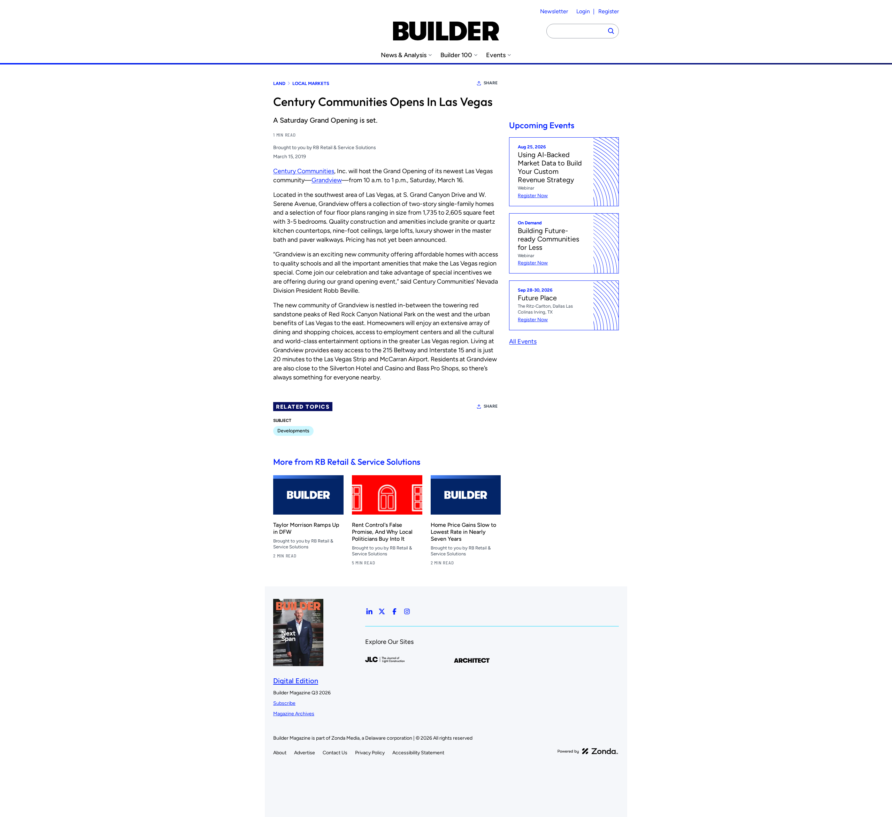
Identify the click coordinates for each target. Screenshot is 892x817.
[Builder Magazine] (446, 31)
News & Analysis (403, 55)
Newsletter (554, 11)
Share (491, 82)
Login (583, 11)
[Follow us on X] (382, 611)
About (279, 753)
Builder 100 (456, 55)
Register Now (533, 196)
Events (496, 55)
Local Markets (310, 83)
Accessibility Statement (418, 753)
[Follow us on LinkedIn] (369, 611)
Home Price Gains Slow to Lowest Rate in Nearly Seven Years (463, 532)
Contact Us (335, 753)
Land (279, 83)
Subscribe (284, 703)
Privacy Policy (370, 753)
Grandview (327, 180)
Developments (293, 431)
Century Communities (303, 171)
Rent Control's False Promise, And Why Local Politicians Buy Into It (382, 532)
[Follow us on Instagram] (407, 611)
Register (608, 11)
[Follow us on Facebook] (394, 611)
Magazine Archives (293, 714)
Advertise (304, 753)
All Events (523, 341)
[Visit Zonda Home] (588, 751)
